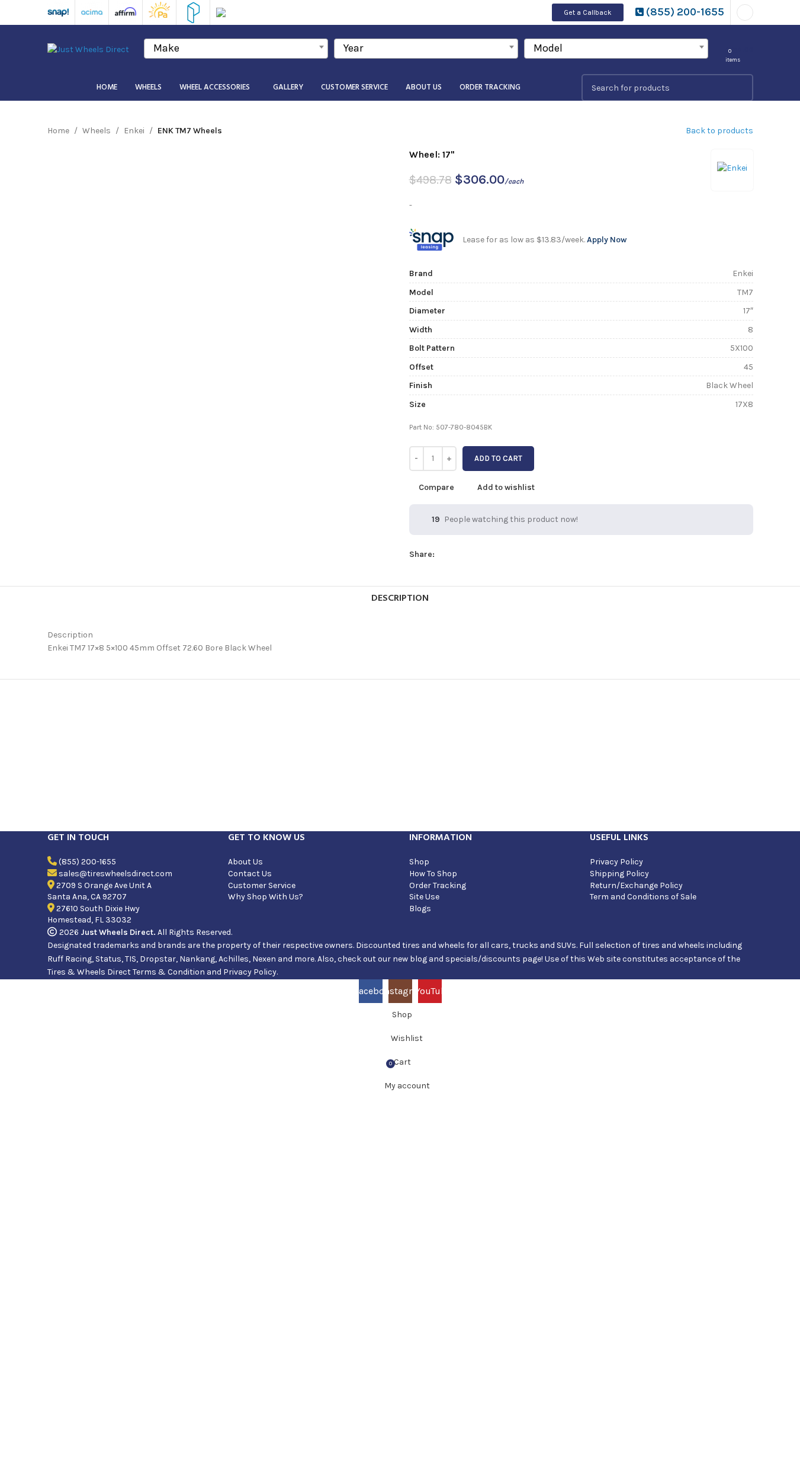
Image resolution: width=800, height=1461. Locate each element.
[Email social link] (470, 554)
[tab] (400, 598)
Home (58, 131)
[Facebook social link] (442, 554)
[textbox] (235, 48)
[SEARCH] (739, 87)
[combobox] (236, 49)
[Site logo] (88, 49)
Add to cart (498, 458)
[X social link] (456, 554)
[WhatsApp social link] (513, 554)
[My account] (745, 12)
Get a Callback (588, 12)
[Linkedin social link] (498, 554)
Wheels (96, 131)
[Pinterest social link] (484, 554)
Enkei (134, 131)
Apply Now (606, 240)
